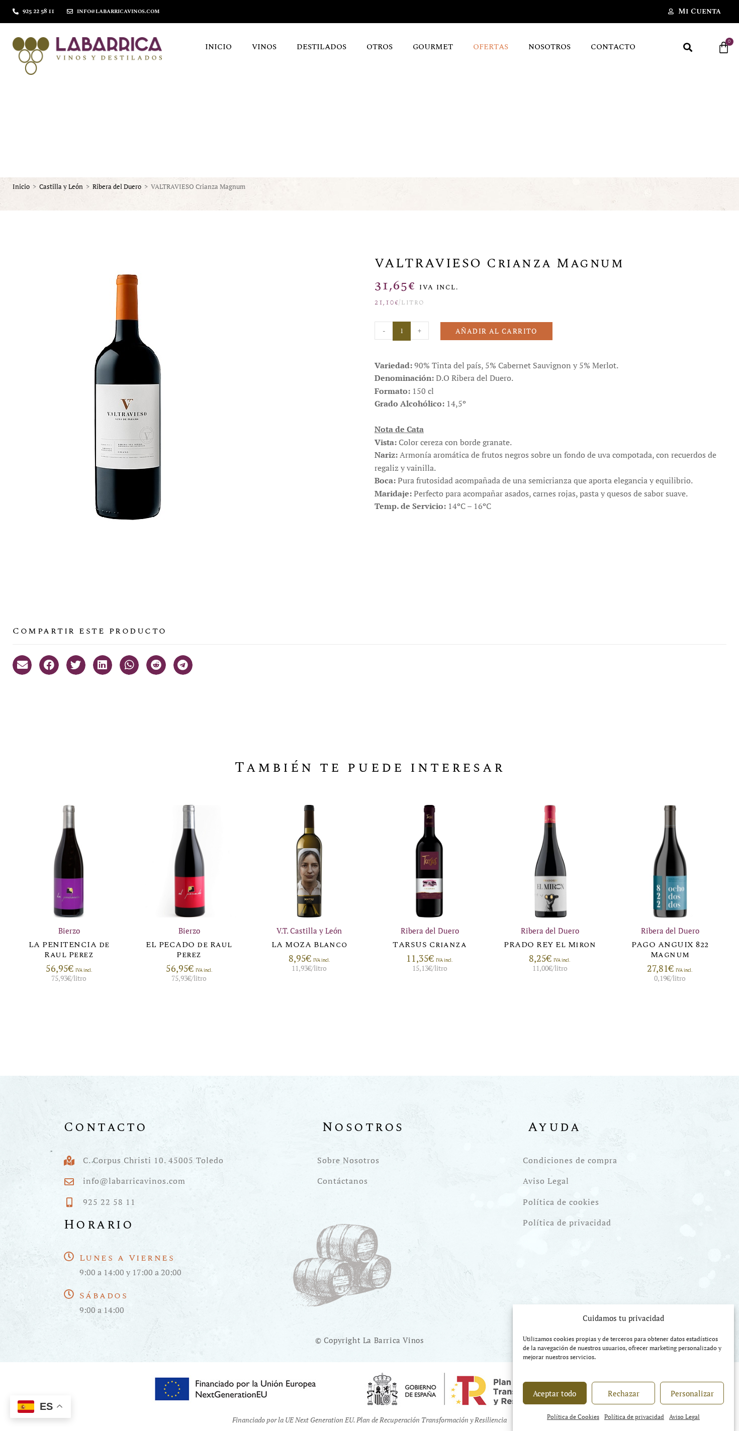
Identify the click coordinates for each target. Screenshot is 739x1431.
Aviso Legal (684, 1417)
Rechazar (623, 1393)
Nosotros (549, 47)
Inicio (218, 47)
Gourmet (433, 47)
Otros (379, 47)
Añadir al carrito (496, 331)
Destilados (321, 47)
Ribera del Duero (117, 186)
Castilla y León (61, 186)
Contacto (613, 47)
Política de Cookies (573, 1417)
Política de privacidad (634, 1417)
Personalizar (692, 1393)
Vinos (264, 47)
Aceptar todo (554, 1393)
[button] (688, 47)
